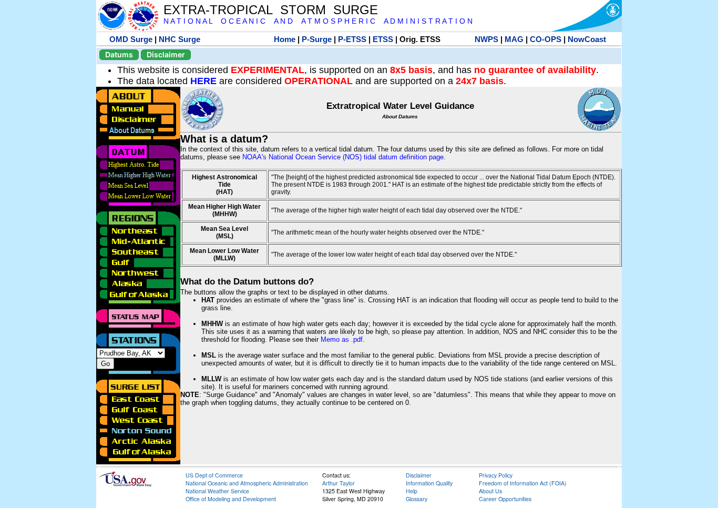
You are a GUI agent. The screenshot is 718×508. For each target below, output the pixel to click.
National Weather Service (217, 491)
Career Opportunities (505, 499)
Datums (119, 54)
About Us (490, 491)
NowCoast (587, 39)
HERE (203, 81)
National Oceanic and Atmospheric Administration (247, 483)
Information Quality (429, 483)
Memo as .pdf (342, 339)
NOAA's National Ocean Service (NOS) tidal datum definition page (343, 157)
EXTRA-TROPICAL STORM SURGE (270, 10)
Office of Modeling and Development (231, 499)
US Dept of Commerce (214, 475)
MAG (514, 39)
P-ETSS (352, 39)
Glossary (416, 499)
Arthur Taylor (338, 483)
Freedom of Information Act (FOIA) (523, 483)
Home (284, 39)
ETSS (383, 39)
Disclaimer (166, 54)
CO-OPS (545, 39)
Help (411, 491)
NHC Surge (179, 39)
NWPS (486, 39)
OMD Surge (130, 39)
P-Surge (317, 39)
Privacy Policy (495, 475)
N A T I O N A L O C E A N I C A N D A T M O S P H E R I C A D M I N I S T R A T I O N (318, 21)
